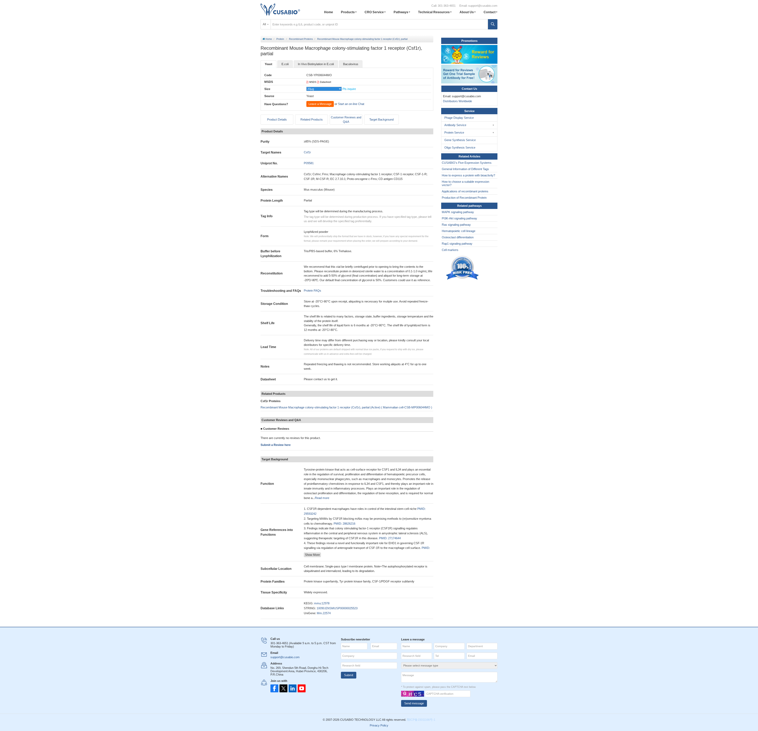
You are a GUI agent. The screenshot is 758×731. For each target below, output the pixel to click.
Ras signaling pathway (456, 224)
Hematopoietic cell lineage (458, 231)
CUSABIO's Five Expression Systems (467, 162)
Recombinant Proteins (301, 39)
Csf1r (307, 152)
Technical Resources (434, 12)
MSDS (312, 82)
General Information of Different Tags (465, 169)
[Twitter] (283, 688)
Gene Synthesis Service (460, 140)
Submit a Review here (276, 444)
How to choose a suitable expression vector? (465, 183)
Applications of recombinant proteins (465, 191)
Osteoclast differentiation (458, 237)
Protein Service (454, 132)
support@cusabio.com (482, 5)
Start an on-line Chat (351, 104)
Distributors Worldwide (456, 101)
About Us (467, 12)
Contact (489, 12)
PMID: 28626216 (344, 523)
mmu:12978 (321, 603)
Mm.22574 (324, 613)
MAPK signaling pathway (458, 212)
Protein (280, 39)
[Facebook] (274, 688)
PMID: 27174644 (390, 538)
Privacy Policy (379, 725)
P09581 (309, 163)
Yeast (268, 64)
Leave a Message (320, 104)
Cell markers (450, 250)
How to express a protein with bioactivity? (468, 175)
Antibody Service (455, 125)
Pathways (401, 12)
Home (328, 12)
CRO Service (374, 12)
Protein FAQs (312, 290)
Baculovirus (350, 64)
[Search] (492, 24)
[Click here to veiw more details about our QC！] (463, 268)
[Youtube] (300, 688)
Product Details (277, 119)
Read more (322, 498)
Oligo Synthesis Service (459, 147)
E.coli (285, 64)
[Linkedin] (292, 688)
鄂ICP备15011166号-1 (421, 719)
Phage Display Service (459, 117)
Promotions (469, 40)
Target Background (381, 119)
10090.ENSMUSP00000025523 (337, 608)
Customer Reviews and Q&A (346, 120)
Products (348, 12)
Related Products (311, 119)
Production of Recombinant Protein (464, 197)
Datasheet (325, 82)
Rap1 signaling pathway (457, 243)
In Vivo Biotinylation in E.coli (316, 64)
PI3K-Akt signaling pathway (459, 218)
